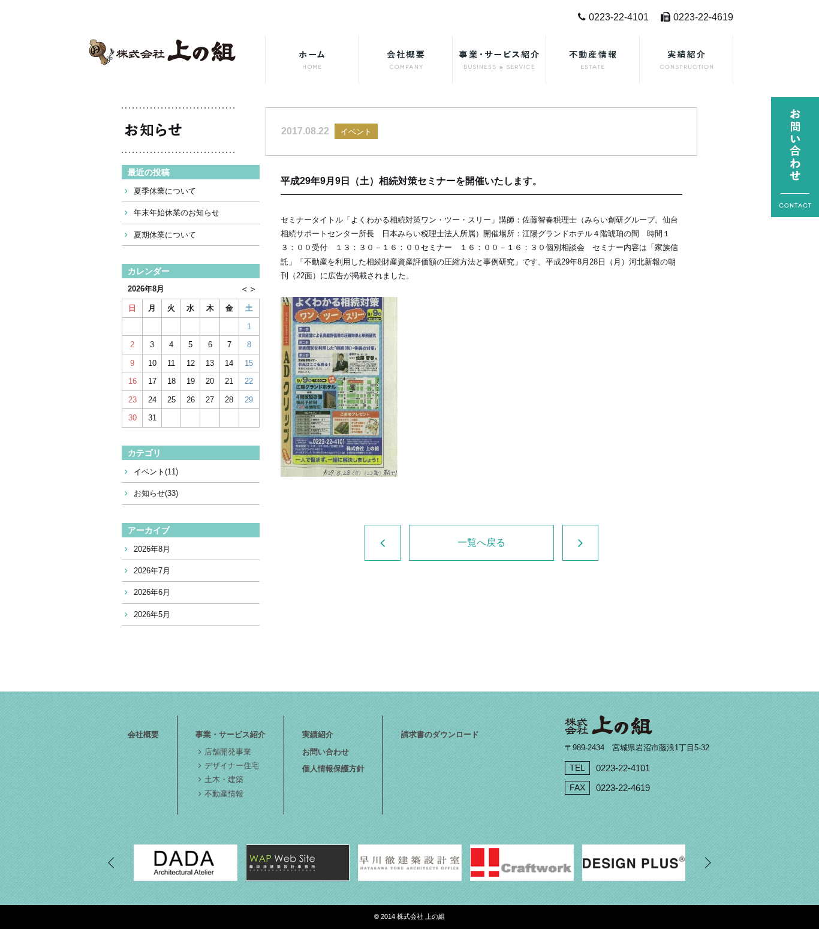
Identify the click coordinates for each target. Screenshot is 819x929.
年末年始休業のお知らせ (176, 212)
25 (171, 399)
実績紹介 (317, 734)
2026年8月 (152, 549)
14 (229, 363)
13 (210, 363)
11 (171, 363)
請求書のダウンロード (440, 734)
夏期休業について (165, 234)
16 (132, 381)
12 (190, 363)
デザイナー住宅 (231, 765)
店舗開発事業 (227, 751)
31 (152, 417)
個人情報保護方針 (333, 768)
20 (210, 381)
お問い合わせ (325, 751)
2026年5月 (152, 614)
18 (171, 381)
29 (249, 399)
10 (152, 363)
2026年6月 (152, 592)
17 (152, 381)
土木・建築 (223, 779)
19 (190, 381)
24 (152, 399)
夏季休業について (165, 191)
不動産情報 (223, 793)
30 (132, 417)
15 (249, 363)
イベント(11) (156, 471)
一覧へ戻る (481, 542)
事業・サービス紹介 (230, 734)
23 (132, 399)
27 (210, 399)
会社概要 (143, 734)
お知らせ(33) (156, 493)
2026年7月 (152, 570)
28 (229, 399)
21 (229, 381)
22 (249, 381)
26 (190, 399)
